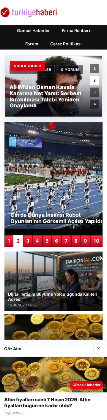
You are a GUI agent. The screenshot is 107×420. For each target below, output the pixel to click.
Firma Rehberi (76, 30)
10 (96, 241)
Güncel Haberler (33, 30)
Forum (31, 43)
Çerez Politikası (66, 43)
